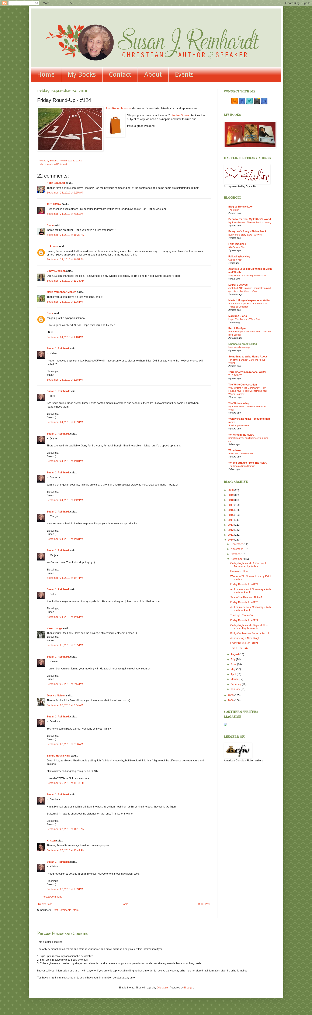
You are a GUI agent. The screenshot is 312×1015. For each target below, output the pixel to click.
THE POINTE (235, 375)
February (236, 684)
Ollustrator (163, 987)
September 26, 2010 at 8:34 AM (65, 705)
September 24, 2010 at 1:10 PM (65, 337)
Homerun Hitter (239, 571)
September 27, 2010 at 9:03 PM (65, 889)
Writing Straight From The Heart (247, 462)
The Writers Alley (238, 403)
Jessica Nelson (56, 695)
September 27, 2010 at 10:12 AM (65, 829)
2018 (231, 499)
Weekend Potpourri (57, 164)
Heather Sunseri (181, 115)
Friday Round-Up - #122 (244, 620)
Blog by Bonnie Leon (240, 206)
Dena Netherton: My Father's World (249, 219)
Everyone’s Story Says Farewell (244, 234)
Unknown (52, 246)
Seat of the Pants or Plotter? (246, 597)
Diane (50, 225)
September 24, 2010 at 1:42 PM (65, 500)
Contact (120, 74)
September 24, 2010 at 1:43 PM (65, 539)
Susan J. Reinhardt (58, 348)
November (237, 549)
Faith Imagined (237, 244)
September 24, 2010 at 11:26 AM (65, 280)
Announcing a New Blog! (244, 638)
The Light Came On (241, 615)
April (234, 674)
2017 (231, 505)
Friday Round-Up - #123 (244, 602)
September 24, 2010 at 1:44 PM (65, 577)
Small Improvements (238, 425)
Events (184, 74)
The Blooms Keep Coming (241, 466)
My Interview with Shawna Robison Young (249, 222)
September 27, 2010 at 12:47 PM (65, 850)
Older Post (204, 904)
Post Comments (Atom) (66, 910)
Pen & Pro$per (237, 328)
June (234, 664)
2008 (231, 700)
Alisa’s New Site (236, 247)
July (233, 659)
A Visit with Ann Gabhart (240, 453)
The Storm (233, 210)
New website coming (239, 347)
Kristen (51, 840)
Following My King (239, 256)
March (235, 679)
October (235, 554)
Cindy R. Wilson (56, 271)
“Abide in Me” (235, 259)
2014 (231, 519)
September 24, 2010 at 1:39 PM (65, 422)
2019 (231, 495)
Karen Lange (54, 628)
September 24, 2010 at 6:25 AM (65, 192)
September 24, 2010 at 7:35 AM (65, 213)
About (153, 74)
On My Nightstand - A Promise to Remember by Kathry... (248, 565)
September (237, 559)
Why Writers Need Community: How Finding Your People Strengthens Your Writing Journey (247, 391)
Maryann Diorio (237, 316)
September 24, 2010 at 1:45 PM (65, 616)
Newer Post (45, 904)
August (235, 654)
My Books (82, 74)
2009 (231, 695)
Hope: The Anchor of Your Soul (244, 319)
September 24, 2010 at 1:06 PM (65, 301)
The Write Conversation (242, 384)
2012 (231, 529)
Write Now (234, 450)
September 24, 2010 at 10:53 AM (65, 259)
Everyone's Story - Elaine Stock (247, 231)
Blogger (188, 987)
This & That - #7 (239, 648)
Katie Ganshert (56, 183)
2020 (231, 490)
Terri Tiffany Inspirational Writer (247, 372)
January (236, 689)
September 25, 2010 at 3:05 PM (65, 645)
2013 (231, 524)
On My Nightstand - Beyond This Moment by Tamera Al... (248, 627)
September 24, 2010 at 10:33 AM (65, 234)
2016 (231, 509)
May (233, 669)
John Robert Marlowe (118, 108)
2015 (231, 515)
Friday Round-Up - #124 (244, 584)
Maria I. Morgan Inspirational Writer (249, 300)
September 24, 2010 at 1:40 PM (65, 461)
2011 (231, 534)
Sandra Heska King (58, 755)
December (237, 544)
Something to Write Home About (247, 356)
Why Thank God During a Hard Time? (247, 275)
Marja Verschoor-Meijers (61, 292)
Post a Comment (52, 896)
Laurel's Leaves (238, 284)
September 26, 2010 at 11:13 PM (65, 783)
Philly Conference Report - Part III (249, 633)
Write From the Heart (241, 434)
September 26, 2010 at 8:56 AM (65, 744)
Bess (50, 313)
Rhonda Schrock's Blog (242, 344)
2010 (231, 539)
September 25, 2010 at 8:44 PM (65, 684)
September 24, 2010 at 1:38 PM (65, 379)
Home (46, 74)
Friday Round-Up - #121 (244, 643)
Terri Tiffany (54, 204)
